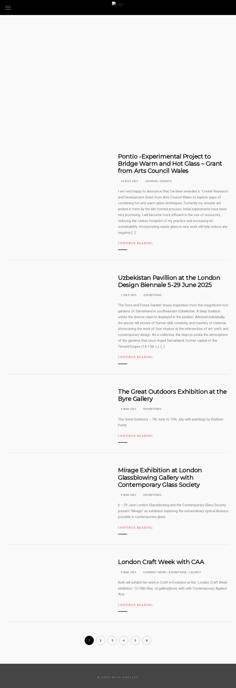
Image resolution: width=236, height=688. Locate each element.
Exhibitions (153, 295)
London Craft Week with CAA (161, 562)
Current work (154, 572)
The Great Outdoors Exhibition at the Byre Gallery (172, 395)
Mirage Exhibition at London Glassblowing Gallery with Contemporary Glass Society (160, 477)
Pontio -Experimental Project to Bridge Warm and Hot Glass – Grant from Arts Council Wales (170, 163)
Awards (151, 181)
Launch (195, 572)
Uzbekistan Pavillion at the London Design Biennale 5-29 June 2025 (169, 281)
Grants (165, 181)
